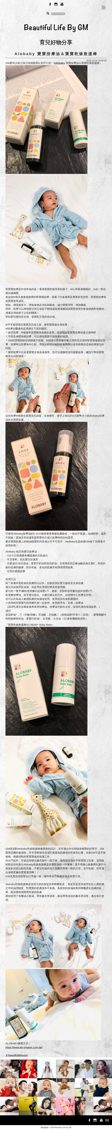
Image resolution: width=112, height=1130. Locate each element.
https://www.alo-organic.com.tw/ (23, 1047)
